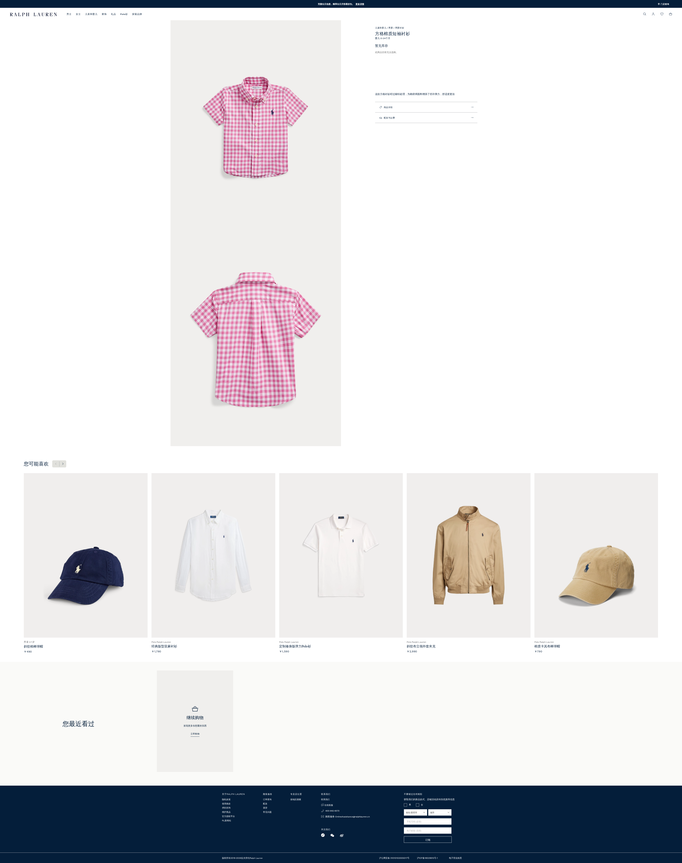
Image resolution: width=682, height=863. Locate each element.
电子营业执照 (455, 857)
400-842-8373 (332, 810)
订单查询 (267, 799)
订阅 (427, 840)
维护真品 (226, 812)
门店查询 (664, 4)
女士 (78, 14)
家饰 (104, 14)
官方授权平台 (228, 816)
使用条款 (226, 803)
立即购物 (195, 734)
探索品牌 (137, 14)
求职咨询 (226, 807)
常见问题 (267, 812)
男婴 (391, 27)
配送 (265, 803)
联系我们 (325, 799)
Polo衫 (124, 14)
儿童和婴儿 (91, 14)
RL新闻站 (226, 820)
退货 (265, 807)
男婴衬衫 (399, 27)
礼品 (113, 14)
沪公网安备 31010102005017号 (394, 857)
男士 (69, 14)
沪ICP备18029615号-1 (427, 857)
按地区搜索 (295, 799)
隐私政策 (226, 799)
